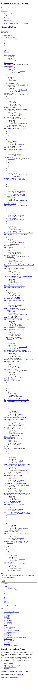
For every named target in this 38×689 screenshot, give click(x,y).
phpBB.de (20, 674)
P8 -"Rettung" (8, 245)
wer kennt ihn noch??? (10, 255)
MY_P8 (9, 448)
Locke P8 (21, 366)
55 (8, 136)
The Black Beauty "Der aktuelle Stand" (15, 127)
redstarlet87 (10, 94)
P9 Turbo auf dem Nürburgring (13, 318)
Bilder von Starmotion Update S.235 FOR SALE (18, 541)
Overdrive (9, 371)
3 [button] (4, 44)
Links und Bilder (8, 27)
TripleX (9, 128)
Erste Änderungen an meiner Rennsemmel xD (17, 493)
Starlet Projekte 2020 (10, 204)
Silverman (9, 563)
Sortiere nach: (21, 575)
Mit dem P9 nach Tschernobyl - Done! (15, 350)
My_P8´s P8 (7, 446)
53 (8, 133)
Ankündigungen (8, 66)
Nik (8, 438)
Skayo (8, 278)
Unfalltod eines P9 (9, 147)
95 (8, 554)
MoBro (9, 504)
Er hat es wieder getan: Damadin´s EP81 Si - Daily (18, 359)
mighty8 (21, 509)
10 (8, 390)
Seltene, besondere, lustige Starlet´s (14, 337)
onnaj (8, 466)
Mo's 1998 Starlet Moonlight (12, 502)
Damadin (9, 180)
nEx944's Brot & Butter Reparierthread (15, 417)
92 (8, 549)
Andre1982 (10, 234)
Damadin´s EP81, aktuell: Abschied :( (14, 178)
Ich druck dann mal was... (11, 308)
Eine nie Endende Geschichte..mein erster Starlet (17, 474)
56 (8, 138)
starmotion (10, 543)
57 (8, 139)
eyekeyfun (10, 64)
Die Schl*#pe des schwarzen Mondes (14, 286)
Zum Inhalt (4, 11)
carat (8, 380)
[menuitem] (5, 17)
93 (8, 551)
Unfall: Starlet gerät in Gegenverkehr (14, 327)
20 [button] (5, 50)
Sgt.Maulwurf (10, 85)
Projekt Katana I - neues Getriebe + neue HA (16, 400)
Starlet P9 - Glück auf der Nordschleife (15, 483)
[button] (8, 35)
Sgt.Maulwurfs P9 (9, 157)
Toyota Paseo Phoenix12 (11, 218)
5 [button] (4, 47)
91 (8, 547)
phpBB (10, 671)
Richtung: (5, 577)
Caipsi (8, 429)
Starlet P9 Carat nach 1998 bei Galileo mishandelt (18, 276)
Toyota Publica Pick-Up (11, 83)
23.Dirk (21, 305)
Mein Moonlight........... (10, 379)
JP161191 (9, 494)
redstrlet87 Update (9, 93)
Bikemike (9, 475)
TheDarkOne (10, 205)
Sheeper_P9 (10, 533)
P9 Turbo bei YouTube (10, 107)
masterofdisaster (11, 514)
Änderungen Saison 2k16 (11, 531)
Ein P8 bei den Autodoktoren (12, 298)
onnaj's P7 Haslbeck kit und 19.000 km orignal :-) (18, 464)
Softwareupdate (8, 63)
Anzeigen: (5, 575)
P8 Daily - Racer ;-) (9, 437)
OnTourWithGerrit (12, 351)
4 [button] (4, 45)
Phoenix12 (10, 220)
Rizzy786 (21, 215)
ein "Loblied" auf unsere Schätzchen (14, 194)
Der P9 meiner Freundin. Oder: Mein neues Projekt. (18, 233)
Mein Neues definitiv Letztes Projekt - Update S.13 (18, 512)
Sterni (20, 104)
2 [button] (4, 42)
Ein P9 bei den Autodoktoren (12, 117)
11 (8, 392)
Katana (9, 401)
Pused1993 (22, 144)
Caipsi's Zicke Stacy (10, 427)
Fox (8, 287)
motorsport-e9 (23, 347)
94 (8, 552)
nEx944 (9, 419)
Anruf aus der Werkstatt (10, 369)
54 (8, 135)
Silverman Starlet (9, 562)
